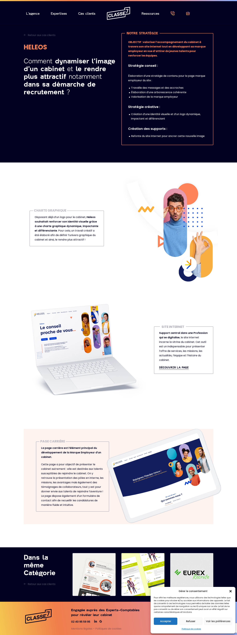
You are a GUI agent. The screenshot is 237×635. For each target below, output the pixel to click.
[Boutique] (188, 13)
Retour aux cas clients (41, 35)
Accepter (165, 621)
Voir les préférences (218, 621)
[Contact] (172, 13)
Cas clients (86, 13)
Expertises (59, 13)
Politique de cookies (191, 628)
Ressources (150, 13)
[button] (230, 591)
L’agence (33, 13)
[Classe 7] (118, 13)
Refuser (190, 621)
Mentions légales (81, 628)
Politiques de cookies (108, 628)
